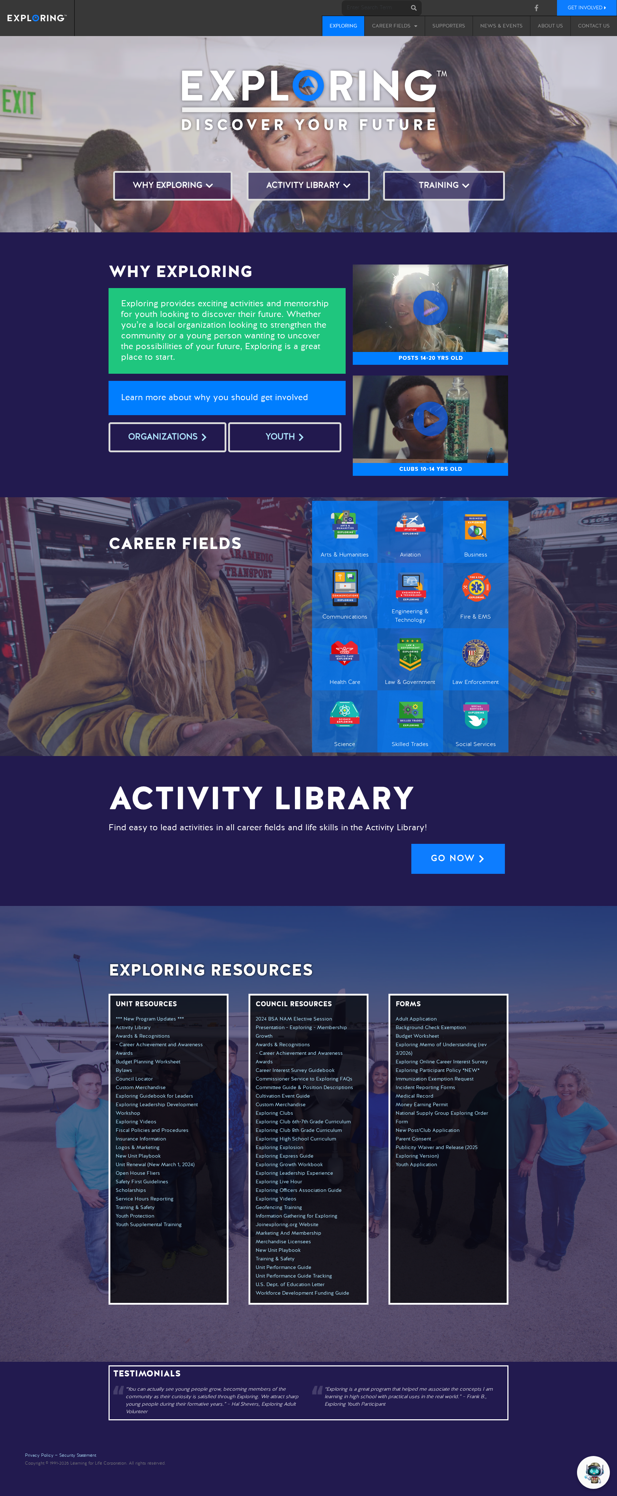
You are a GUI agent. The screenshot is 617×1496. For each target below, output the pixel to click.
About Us (550, 26)
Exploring (343, 26)
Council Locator (134, 1079)
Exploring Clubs (274, 1113)
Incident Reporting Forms (425, 1087)
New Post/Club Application (428, 1130)
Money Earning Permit (422, 1104)
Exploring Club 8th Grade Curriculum (299, 1130)
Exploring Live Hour (279, 1181)
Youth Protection (135, 1216)
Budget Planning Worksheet (148, 1061)
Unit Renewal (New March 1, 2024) (155, 1164)
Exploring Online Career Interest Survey (442, 1061)
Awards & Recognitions (143, 1036)
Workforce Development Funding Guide (302, 1293)
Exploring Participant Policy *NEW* (438, 1070)
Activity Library (133, 1027)
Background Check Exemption (431, 1027)
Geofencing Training (279, 1207)
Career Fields (391, 26)
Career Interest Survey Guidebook (295, 1070)
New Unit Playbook (138, 1156)
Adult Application (416, 1019)
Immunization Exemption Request (434, 1079)
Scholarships (131, 1190)
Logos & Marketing (138, 1147)
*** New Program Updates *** (150, 1019)
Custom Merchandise (141, 1087)
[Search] (414, 8)
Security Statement (77, 1456)
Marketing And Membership (288, 1233)
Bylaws (124, 1070)
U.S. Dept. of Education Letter (290, 1284)
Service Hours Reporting (145, 1199)
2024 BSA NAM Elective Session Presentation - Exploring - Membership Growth (301, 1028)
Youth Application (416, 1164)
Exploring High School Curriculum (296, 1139)
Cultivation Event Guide (283, 1096)
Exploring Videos (136, 1121)
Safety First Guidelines (142, 1181)
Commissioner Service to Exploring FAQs (304, 1079)
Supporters (448, 26)
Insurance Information (141, 1139)
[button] (430, 308)
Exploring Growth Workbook (289, 1164)
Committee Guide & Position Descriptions (304, 1087)
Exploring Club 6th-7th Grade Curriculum (303, 1121)
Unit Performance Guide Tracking (294, 1276)
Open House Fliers (138, 1173)
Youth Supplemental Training (149, 1224)
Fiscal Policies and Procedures (152, 1130)
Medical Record (414, 1096)
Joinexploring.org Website (287, 1224)
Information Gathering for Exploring (296, 1216)
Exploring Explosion (279, 1147)
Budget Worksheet (417, 1036)
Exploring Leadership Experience (294, 1173)
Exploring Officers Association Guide (299, 1190)
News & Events (501, 26)
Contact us (594, 26)
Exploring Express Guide (284, 1156)
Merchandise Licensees (283, 1241)
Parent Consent (413, 1139)
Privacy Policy (39, 1456)
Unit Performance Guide (283, 1267)
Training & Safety (135, 1207)
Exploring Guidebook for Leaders (154, 1096)
